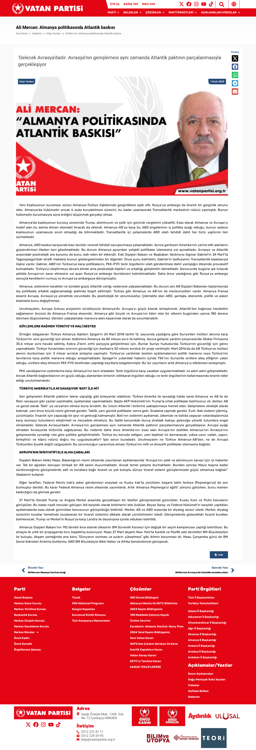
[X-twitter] (181, 4)
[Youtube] (203, 4)
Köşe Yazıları (53, 33)
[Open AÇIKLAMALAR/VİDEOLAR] (239, 12)
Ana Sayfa (22, 33)
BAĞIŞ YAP (131, 4)
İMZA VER (148, 4)
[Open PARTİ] (118, 12)
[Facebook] (188, 4)
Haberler (37, 33)
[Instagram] (196, 4)
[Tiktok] (211, 4)
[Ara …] (219, 4)
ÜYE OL (115, 4)
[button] (235, 58)
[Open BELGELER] (140, 12)
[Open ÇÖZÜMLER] (163, 12)
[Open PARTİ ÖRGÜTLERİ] (195, 12)
